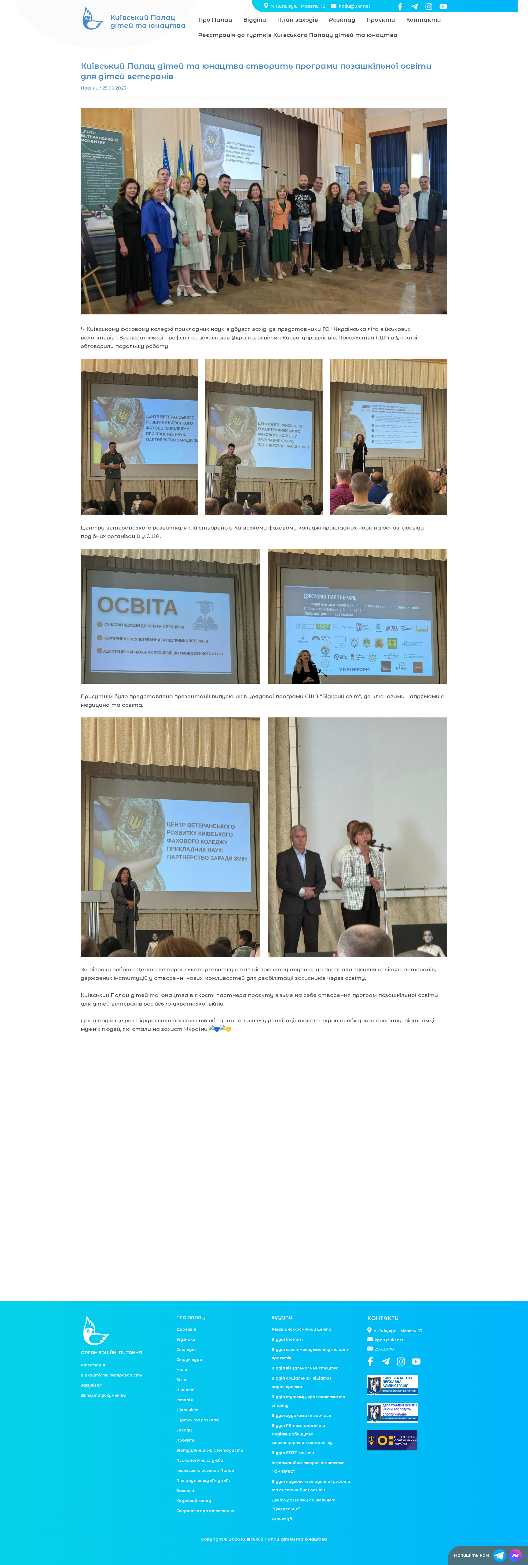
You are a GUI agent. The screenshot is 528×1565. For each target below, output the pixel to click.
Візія (181, 1379)
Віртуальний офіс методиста (209, 1450)
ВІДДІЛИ (282, 1317)
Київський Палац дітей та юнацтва (148, 21)
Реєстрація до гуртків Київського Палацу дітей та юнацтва (298, 35)
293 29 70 (384, 1349)
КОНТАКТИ (383, 1318)
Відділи (254, 19)
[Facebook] (400, 6)
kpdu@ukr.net (353, 6)
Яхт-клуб (282, 1519)
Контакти (423, 19)
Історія (184, 1400)
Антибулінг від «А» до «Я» (203, 1480)
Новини (89, 88)
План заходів (297, 19)
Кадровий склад (193, 1500)
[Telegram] (414, 6)
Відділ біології (287, 1339)
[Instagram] (429, 6)
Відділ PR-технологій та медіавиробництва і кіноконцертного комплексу (302, 1434)
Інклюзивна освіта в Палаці (206, 1470)
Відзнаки (185, 1339)
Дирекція (186, 1329)
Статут (186, 1349)
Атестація (93, 1365)
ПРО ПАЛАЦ (190, 1317)
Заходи (184, 1430)
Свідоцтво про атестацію (205, 1510)
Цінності (186, 1389)
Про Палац (215, 19)
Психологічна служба (199, 1460)
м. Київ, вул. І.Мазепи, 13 (297, 6)
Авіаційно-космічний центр (301, 1329)
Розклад (342, 19)
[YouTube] (443, 6)
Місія (181, 1369)
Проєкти (380, 19)
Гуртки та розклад (197, 1420)
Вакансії (185, 1490)
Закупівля (91, 1385)
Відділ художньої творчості (303, 1415)
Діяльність (188, 1410)
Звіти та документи (103, 1395)
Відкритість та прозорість (111, 1375)
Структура (189, 1359)
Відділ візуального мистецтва (305, 1368)
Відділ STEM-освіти (293, 1452)
